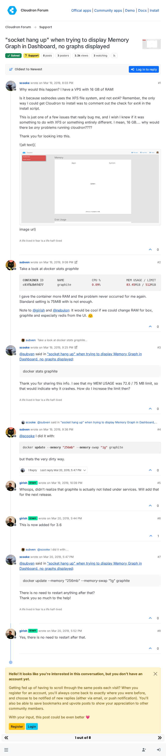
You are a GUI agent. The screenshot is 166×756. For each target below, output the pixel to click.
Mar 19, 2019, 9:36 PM (58, 429)
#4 (159, 429)
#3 (159, 347)
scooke (24, 83)
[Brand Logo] (12, 10)
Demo (130, 10)
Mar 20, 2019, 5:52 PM (66, 630)
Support (33, 55)
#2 (159, 262)
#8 (159, 630)
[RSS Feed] (114, 55)
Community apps (108, 10)
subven (24, 262)
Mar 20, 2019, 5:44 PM (66, 518)
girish (23, 483)
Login (32, 726)
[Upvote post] (150, 249)
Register (17, 726)
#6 (159, 518)
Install (154, 10)
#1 (159, 83)
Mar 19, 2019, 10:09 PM (66, 483)
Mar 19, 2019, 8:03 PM (58, 83)
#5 (159, 483)
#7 (159, 557)
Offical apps (81, 10)
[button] (6, 750)
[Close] (155, 674)
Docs (142, 10)
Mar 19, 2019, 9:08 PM (58, 262)
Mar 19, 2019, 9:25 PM (58, 347)
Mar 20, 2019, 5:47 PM (58, 557)
